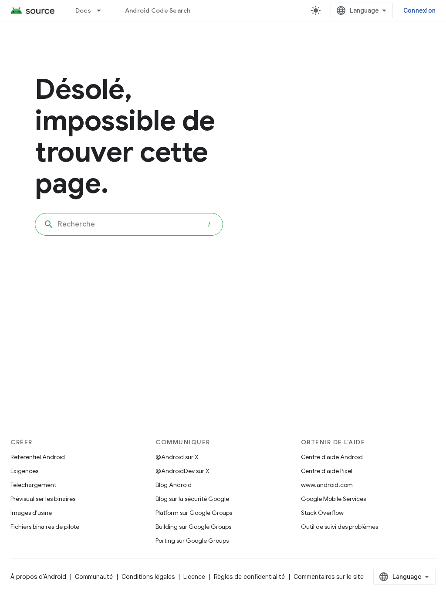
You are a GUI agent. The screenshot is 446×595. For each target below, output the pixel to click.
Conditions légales (148, 576)
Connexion (419, 10)
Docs (83, 10)
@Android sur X (177, 457)
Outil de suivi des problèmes (339, 527)
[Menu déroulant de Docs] (103, 10)
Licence (194, 576)
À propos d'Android (38, 576)
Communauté (94, 576)
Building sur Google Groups (193, 527)
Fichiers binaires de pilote (44, 527)
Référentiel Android (37, 457)
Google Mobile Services (333, 499)
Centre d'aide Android (332, 457)
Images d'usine (31, 513)
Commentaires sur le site (329, 576)
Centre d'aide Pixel (326, 471)
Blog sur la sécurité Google (192, 499)
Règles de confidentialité (249, 576)
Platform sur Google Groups (193, 513)
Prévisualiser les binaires (42, 499)
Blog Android (173, 485)
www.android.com (327, 485)
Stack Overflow (322, 513)
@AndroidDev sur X (182, 471)
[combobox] (129, 224)
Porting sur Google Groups (192, 540)
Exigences (24, 471)
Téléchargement (33, 485)
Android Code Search (158, 10)
